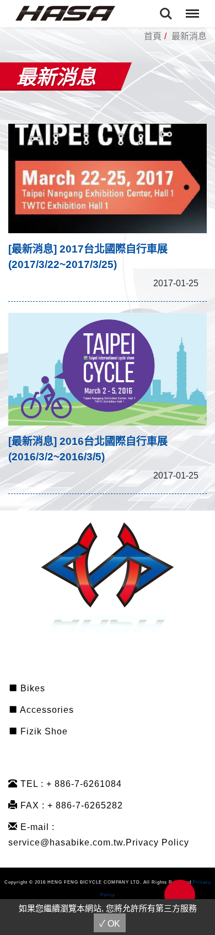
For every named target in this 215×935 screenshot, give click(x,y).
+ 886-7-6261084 (84, 784)
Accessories (46, 710)
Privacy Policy (157, 842)
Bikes (31, 688)
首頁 (153, 36)
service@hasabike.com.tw (65, 842)
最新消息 (189, 36)
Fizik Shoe (43, 731)
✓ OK (109, 923)
